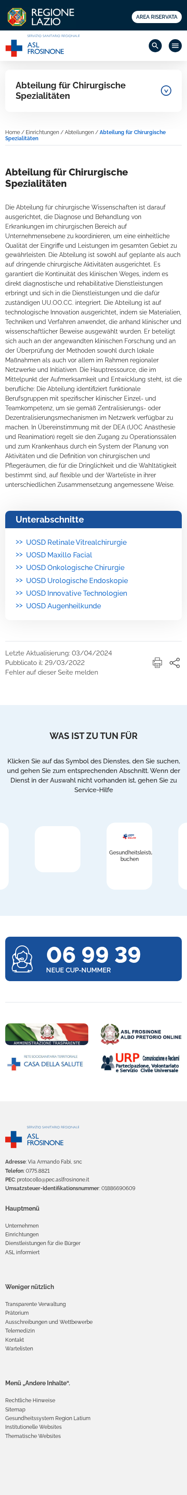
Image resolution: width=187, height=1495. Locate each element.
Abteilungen (79, 132)
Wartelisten (19, 1349)
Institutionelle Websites (33, 1427)
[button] (157, 662)
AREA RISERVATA (156, 17)
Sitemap (15, 1410)
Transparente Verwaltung (35, 1304)
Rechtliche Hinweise (30, 1400)
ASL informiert (22, 1252)
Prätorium (17, 1313)
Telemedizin (20, 1331)
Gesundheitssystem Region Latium (47, 1418)
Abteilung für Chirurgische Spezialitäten (71, 90)
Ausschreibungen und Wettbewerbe (49, 1322)
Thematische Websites (33, 1436)
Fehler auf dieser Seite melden (51, 672)
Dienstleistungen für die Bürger (42, 1243)
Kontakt (14, 1340)
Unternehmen (22, 1226)
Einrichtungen (42, 132)
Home (12, 132)
